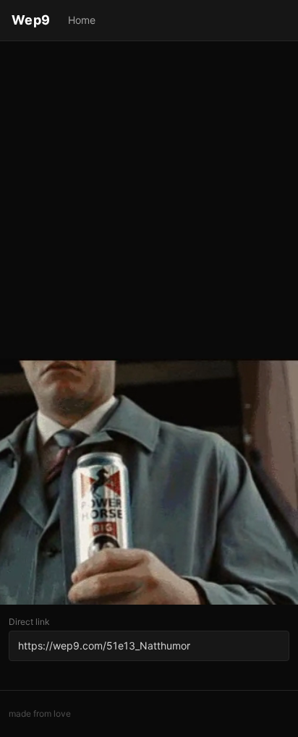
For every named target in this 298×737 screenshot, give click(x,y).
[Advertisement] (149, 201)
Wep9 (31, 19)
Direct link (29, 621)
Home (81, 20)
